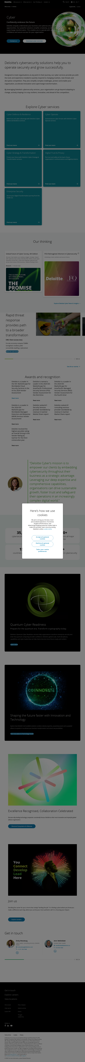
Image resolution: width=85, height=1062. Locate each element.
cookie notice (48, 529)
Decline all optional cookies (42, 544)
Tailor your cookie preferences (42, 550)
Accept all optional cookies (42, 538)
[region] (42, 531)
